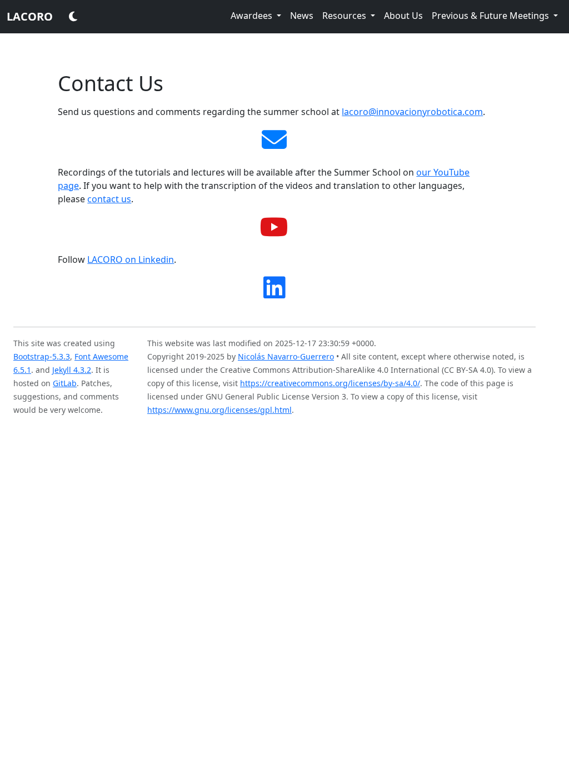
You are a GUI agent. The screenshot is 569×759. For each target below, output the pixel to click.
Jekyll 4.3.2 (71, 369)
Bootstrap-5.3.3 (41, 356)
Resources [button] (345, 15)
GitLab (65, 383)
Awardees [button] (252, 15)
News (301, 15)
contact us (109, 199)
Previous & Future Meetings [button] (491, 15)
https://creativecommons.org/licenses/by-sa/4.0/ (330, 383)
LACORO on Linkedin (130, 259)
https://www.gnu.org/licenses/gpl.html (219, 410)
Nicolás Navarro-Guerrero (286, 356)
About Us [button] (403, 15)
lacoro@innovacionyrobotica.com (412, 112)
